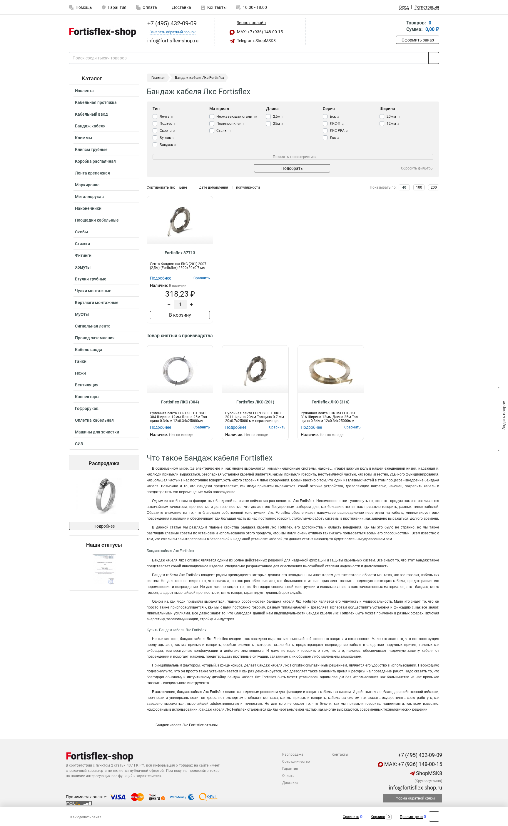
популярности (248, 187)
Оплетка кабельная (94, 420)
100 (419, 187)
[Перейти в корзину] (400, 27)
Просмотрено (411, 817)
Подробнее (104, 526)
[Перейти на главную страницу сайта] (102, 32)
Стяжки (82, 243)
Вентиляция (86, 385)
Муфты (82, 314)
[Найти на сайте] (433, 58)
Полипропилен (230, 124)
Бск (334, 116)
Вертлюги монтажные (96, 302)
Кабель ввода (88, 349)
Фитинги (83, 255)
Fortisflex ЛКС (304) (180, 402)
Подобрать (292, 168)
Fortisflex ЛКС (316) (331, 402)
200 (434, 187)
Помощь (84, 7)
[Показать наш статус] (104, 569)
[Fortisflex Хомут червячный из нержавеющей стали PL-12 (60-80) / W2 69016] (104, 496)
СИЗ (79, 443)
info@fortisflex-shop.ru (415, 788)
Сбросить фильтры (417, 168)
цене (183, 187)
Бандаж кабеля (90, 126)
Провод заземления (95, 337)
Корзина (378, 817)
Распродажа (292, 754)
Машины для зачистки (97, 432)
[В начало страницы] (434, 816)
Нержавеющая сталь (236, 116)
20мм (393, 116)
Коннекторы (87, 396)
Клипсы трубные (91, 149)
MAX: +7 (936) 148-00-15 (259, 31)
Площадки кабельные (97, 220)
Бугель (167, 138)
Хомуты (83, 267)
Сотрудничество (296, 761)
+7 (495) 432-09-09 (171, 23)
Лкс (334, 138)
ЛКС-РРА (339, 131)
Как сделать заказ (85, 817)
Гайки (80, 361)
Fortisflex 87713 (180, 252)
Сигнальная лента (93, 326)
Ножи (80, 373)
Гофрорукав (86, 408)
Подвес (167, 124)
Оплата (150, 7)
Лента (166, 116)
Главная (158, 78)
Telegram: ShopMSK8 (256, 40)
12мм (393, 124)
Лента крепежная (92, 173)
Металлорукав (89, 196)
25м (278, 124)
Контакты (217, 7)
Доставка (181, 7)
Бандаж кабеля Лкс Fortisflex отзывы (187, 725)
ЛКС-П (337, 124)
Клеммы (83, 137)
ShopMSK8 (428, 773)
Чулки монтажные (93, 290)
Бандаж (168, 145)
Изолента (84, 90)
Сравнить (351, 817)
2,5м (278, 116)
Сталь (224, 131)
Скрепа (167, 131)
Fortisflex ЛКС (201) (255, 402)
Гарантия (117, 7)
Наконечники (88, 208)
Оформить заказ (418, 40)
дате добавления (213, 187)
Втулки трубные (90, 279)
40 (404, 187)
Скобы (81, 232)
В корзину (180, 315)
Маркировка (87, 184)
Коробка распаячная (95, 161)
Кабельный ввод (91, 114)
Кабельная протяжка (96, 102)
